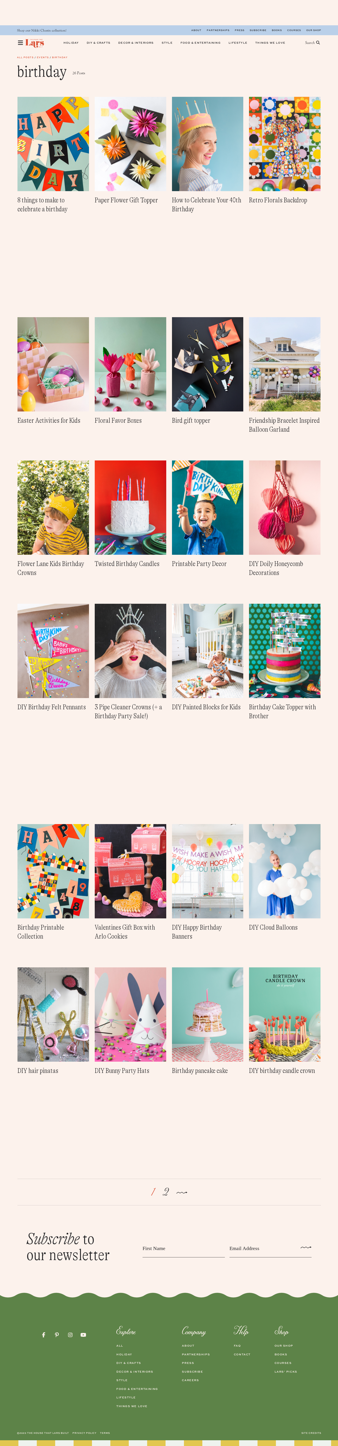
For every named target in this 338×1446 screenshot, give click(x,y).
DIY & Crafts (128, 1363)
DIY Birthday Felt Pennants (51, 707)
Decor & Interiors (134, 1372)
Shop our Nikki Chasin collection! (41, 30)
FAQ (237, 1346)
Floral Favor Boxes (118, 420)
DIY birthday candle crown (282, 1071)
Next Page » (181, 1193)
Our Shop (313, 30)
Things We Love (132, 1406)
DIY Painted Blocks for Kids (206, 707)
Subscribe (258, 30)
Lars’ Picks (286, 1372)
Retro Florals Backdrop (278, 200)
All (119, 1346)
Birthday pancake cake (200, 1071)
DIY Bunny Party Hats (122, 1071)
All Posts (25, 57)
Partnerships (218, 30)
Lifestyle (126, 1397)
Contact (242, 1354)
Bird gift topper (191, 420)
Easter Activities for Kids (48, 420)
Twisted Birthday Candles (127, 564)
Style (122, 1380)
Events (43, 57)
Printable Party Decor (199, 564)
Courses (294, 30)
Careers (190, 1380)
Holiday (124, 1354)
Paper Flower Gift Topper (126, 200)
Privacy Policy (84, 1433)
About (196, 30)
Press (239, 30)
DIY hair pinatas (37, 1071)
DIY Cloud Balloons (273, 927)
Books (277, 30)
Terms (105, 1433)
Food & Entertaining (137, 1389)
